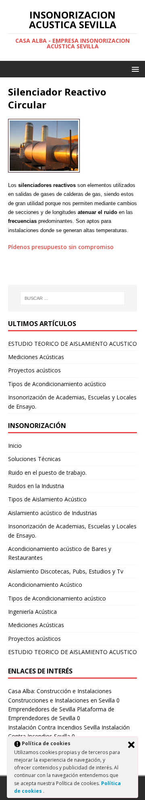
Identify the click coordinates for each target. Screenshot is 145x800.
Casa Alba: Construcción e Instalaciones (60, 691)
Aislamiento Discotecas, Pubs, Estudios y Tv (65, 571)
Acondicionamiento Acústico (45, 584)
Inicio (15, 445)
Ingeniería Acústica (32, 611)
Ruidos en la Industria (36, 486)
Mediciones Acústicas (36, 357)
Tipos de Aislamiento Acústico (47, 499)
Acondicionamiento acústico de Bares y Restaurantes (59, 553)
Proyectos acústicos (34, 370)
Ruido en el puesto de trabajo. (47, 472)
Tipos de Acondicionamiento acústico (57, 384)
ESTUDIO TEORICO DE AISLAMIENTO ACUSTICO (72, 343)
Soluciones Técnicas (34, 459)
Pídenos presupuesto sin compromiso (61, 247)
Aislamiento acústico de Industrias (52, 513)
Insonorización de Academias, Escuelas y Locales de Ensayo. (72, 530)
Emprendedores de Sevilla (41, 709)
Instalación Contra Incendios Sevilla (54, 727)
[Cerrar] (131, 745)
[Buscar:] (72, 298)
